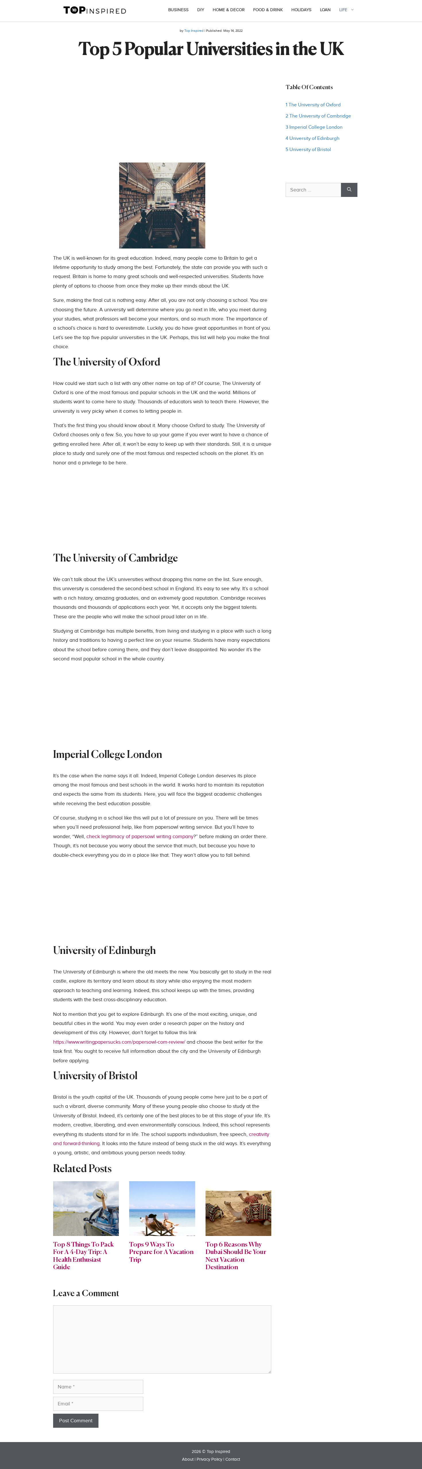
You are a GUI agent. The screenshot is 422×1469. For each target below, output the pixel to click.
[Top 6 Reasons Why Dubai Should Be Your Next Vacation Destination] (238, 1231)
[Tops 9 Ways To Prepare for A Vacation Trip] (162, 1231)
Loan (325, 9)
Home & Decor (229, 9)
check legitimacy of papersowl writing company (139, 837)
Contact (232, 1459)
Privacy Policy (209, 1459)
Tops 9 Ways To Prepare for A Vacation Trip (161, 1252)
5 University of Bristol (308, 149)
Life (343, 9)
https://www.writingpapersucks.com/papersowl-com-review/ (119, 1042)
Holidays (301, 9)
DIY (200, 9)
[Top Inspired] (95, 10)
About (187, 1459)
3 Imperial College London (314, 127)
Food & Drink (268, 9)
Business (178, 9)
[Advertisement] (162, 122)
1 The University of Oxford (313, 105)
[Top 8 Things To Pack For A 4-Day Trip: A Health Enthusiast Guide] (86, 1231)
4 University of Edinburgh (312, 138)
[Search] (349, 190)
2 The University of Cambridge (318, 116)
